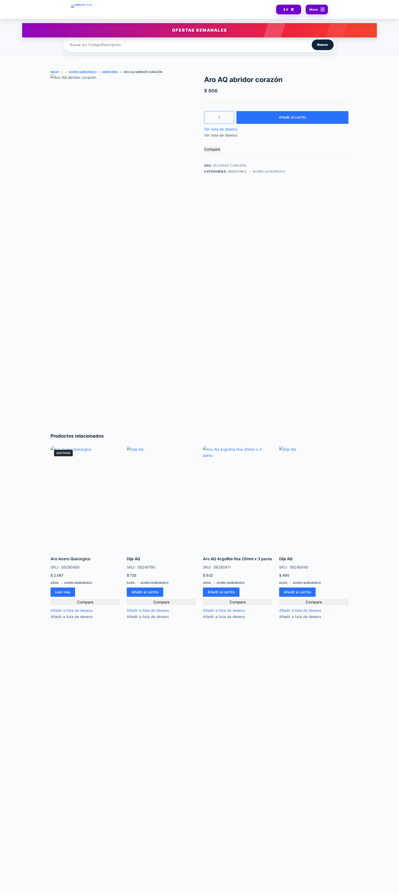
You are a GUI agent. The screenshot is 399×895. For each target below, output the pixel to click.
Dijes (131, 582)
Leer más (62, 592)
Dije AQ (133, 559)
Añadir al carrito (292, 117)
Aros (54, 582)
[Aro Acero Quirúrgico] (85, 498)
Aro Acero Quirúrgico (70, 559)
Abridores (237, 171)
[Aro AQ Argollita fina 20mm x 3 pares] (237, 498)
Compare (212, 149)
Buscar (322, 44)
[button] (220, 129)
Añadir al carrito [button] (145, 592)
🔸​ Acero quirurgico (267, 171)
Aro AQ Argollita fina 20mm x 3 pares (237, 559)
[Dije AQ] (161, 498)
